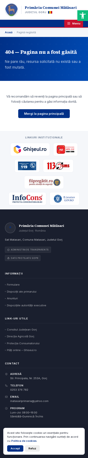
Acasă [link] (8, 32)
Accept (15, 448)
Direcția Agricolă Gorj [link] (20, 336)
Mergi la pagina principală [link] (44, 114)
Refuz (32, 448)
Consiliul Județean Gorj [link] (22, 329)
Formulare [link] (13, 284)
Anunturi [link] (12, 298)
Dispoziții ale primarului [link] (21, 291)
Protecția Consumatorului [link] (23, 343)
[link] (82, 15)
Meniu (76, 23)
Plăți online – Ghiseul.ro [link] (22, 350)
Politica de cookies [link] (24, 440)
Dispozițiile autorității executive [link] (26, 305)
